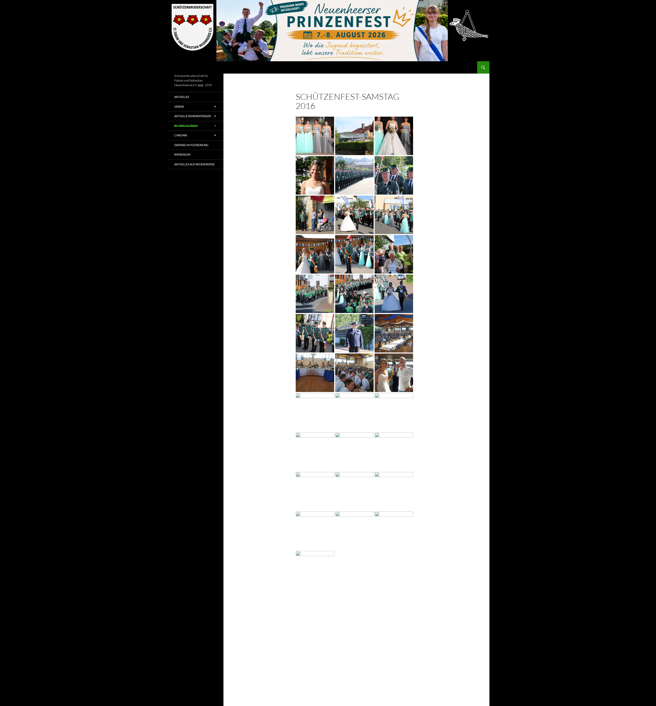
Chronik (180, 135)
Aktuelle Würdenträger (192, 116)
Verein (179, 106)
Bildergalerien (186, 125)
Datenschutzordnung (191, 145)
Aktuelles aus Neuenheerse (194, 164)
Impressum (182, 154)
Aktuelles (181, 96)
